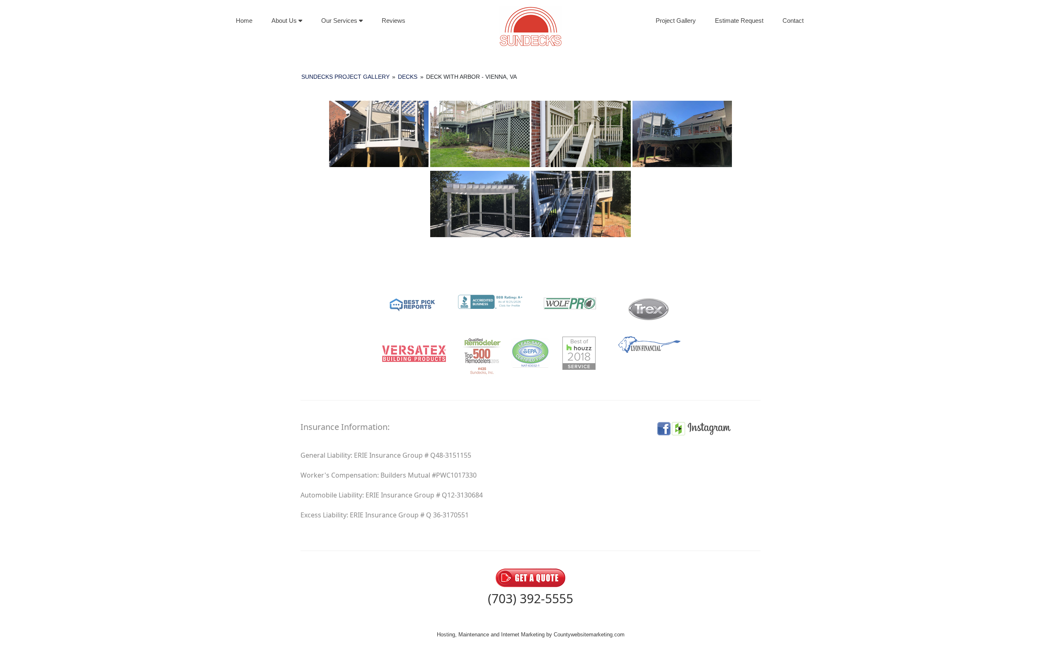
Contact (793, 20)
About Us (284, 20)
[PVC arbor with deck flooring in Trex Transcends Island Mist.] (480, 204)
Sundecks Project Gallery (345, 76)
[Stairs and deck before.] (581, 134)
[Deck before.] (480, 134)
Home (244, 20)
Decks (407, 76)
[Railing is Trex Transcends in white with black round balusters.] (379, 134)
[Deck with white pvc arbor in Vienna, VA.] (682, 134)
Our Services (340, 20)
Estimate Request (739, 20)
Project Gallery (676, 20)
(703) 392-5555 (530, 598)
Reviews (393, 20)
